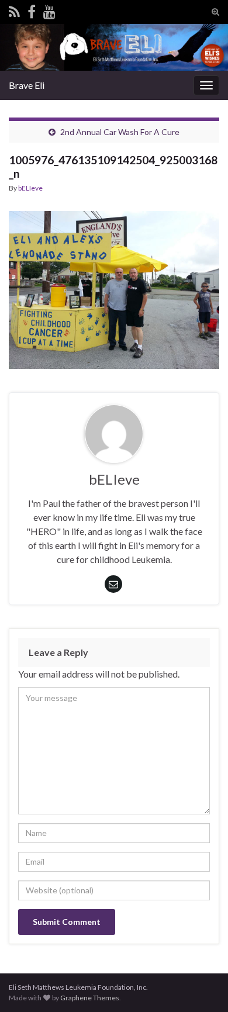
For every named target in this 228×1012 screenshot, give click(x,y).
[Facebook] (31, 9)
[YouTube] (49, 9)
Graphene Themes (89, 997)
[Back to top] (201, 985)
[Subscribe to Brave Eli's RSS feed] (14, 9)
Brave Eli (26, 85)
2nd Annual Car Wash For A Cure (119, 132)
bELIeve (30, 188)
